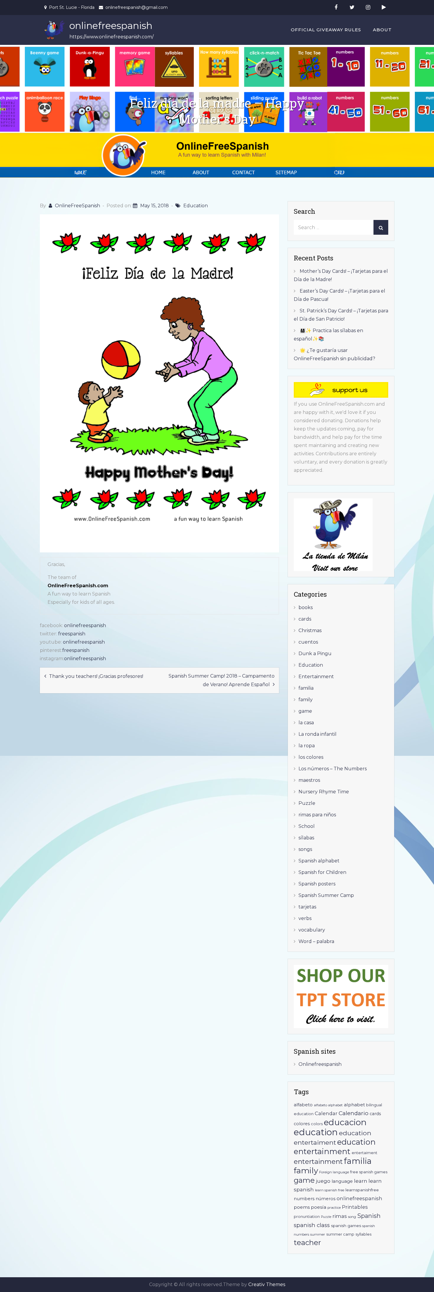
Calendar (326, 1113)
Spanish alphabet (319, 861)
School (306, 826)
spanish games (346, 1225)
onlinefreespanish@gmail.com (136, 7)
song (352, 1217)
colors (317, 1124)
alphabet (354, 1104)
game (305, 711)
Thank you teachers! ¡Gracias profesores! (96, 676)
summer (317, 1234)
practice (334, 1207)
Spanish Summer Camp (326, 895)
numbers (304, 1198)
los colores (310, 757)
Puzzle (306, 803)
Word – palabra (316, 941)
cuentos (308, 642)
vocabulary (311, 930)
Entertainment (316, 676)
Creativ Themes (266, 1284)
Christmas (310, 630)
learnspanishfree (362, 1189)
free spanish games (368, 1172)
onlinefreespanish (110, 25)
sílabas (306, 838)
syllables (363, 1234)
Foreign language (334, 1172)
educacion (345, 1122)
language (342, 1181)
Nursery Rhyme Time (323, 792)
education (316, 1132)
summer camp (340, 1234)
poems (302, 1207)
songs (305, 849)
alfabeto (303, 1104)
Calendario (353, 1113)
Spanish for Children (322, 872)
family (305, 699)
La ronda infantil (317, 734)
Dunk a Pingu (315, 653)
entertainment (318, 1161)
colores (302, 1123)
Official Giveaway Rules (326, 29)
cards (304, 619)
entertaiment (364, 1153)
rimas (339, 1216)
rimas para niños (317, 815)
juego (323, 1181)
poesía (318, 1207)
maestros (309, 780)
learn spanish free (329, 1190)
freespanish (71, 634)
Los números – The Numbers (332, 768)
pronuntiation (307, 1216)
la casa (306, 722)
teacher (307, 1242)
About (382, 29)
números (325, 1198)
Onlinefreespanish (320, 1064)
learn (360, 1181)
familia (306, 688)
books (305, 607)
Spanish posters (316, 884)
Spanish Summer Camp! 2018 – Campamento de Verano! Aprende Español (222, 680)
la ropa (306, 745)
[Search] (380, 227)
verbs (304, 918)
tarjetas (307, 907)
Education (195, 205)
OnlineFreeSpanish (77, 205)
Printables (355, 1207)
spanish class (312, 1225)
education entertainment (335, 1146)
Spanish (369, 1215)
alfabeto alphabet (328, 1105)
